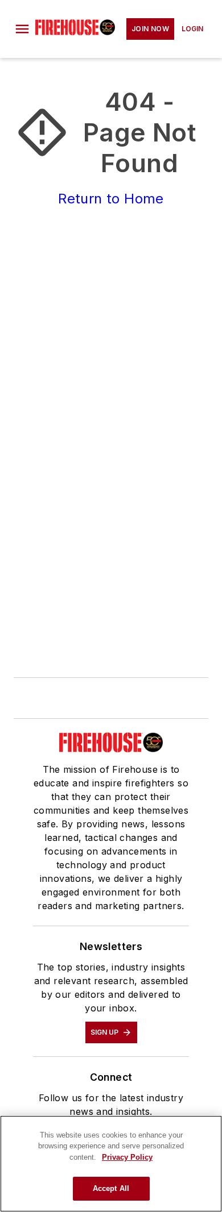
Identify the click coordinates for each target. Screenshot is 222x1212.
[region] (111, 1163)
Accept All (111, 1188)
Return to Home (111, 198)
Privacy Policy (127, 1157)
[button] (22, 29)
